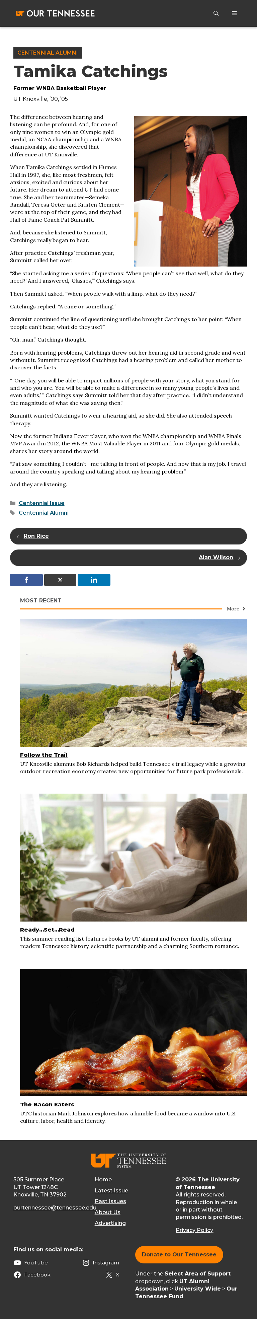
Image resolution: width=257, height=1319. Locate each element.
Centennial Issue (42, 503)
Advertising (110, 1223)
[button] (216, 13)
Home (103, 1179)
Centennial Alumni (47, 53)
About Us (107, 1212)
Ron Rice (36, 536)
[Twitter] (60, 580)
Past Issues (110, 1201)
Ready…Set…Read (47, 930)
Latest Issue (111, 1190)
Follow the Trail (44, 755)
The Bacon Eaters (47, 1104)
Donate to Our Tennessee (179, 1254)
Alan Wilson (216, 557)
